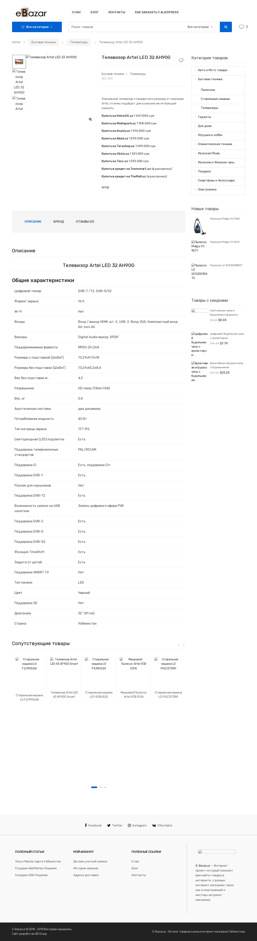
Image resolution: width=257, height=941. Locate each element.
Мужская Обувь (209, 153)
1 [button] (94, 787)
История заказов (85, 868)
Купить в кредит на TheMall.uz (124, 176)
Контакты (116, 12)
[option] (61, 89)
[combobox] (124, 27)
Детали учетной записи (90, 861)
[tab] (32, 222)
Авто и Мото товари (212, 70)
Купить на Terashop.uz (118, 146)
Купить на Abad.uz (115, 138)
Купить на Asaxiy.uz (116, 131)
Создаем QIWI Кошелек (31, 875)
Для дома (204, 126)
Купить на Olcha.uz (115, 153)
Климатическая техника (215, 144)
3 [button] (105, 787)
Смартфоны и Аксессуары (216, 180)
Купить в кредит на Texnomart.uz (126, 169)
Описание (32, 221)
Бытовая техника (44, 42)
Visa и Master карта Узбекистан (38, 861)
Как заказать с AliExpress (157, 12)
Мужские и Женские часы (216, 162)
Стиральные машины (215, 99)
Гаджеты (204, 117)
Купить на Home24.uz (117, 116)
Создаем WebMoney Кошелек (36, 868)
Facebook (95, 825)
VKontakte (164, 825)
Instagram (139, 825)
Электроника (207, 189)
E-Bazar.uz (203, 865)
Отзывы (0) (85, 221)
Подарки (204, 171)
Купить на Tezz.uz (115, 161)
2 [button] (101, 787)
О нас (76, 12)
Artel (105, 187)
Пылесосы (208, 90)
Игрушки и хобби (210, 135)
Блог (95, 12)
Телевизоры (79, 42)
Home (16, 42)
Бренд (58, 221)
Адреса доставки (86, 875)
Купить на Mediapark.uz (119, 123)
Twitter (117, 825)
